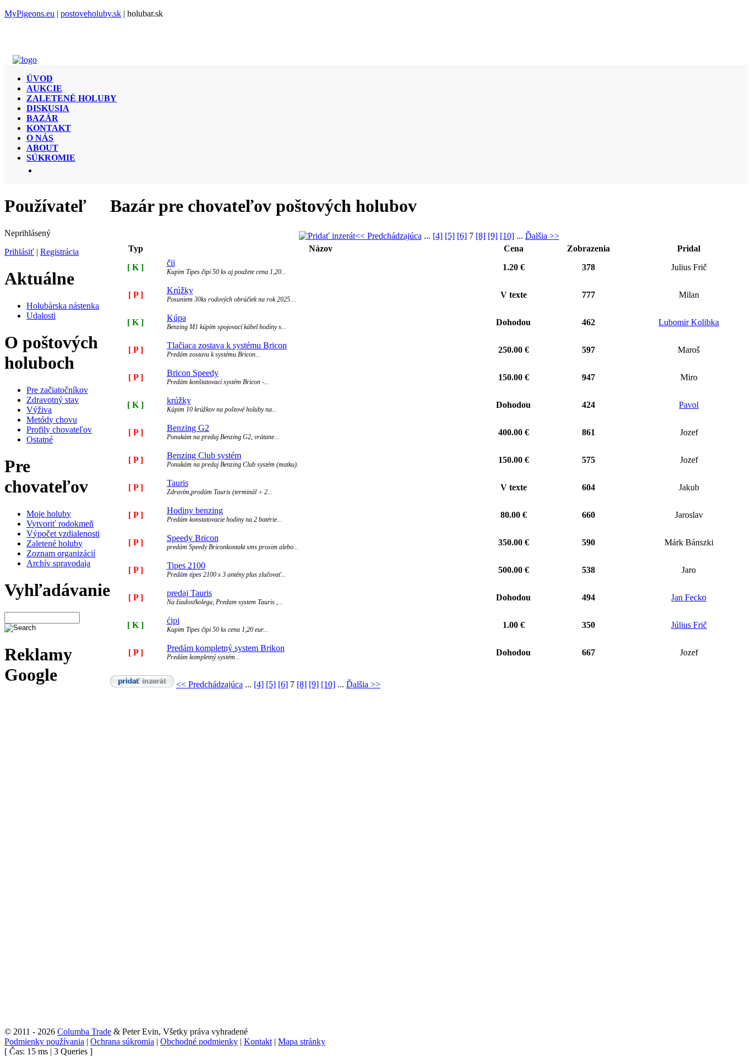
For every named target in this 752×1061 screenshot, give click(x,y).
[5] (450, 235)
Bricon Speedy (193, 373)
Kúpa (176, 317)
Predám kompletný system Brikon (226, 648)
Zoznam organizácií (60, 553)
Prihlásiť (19, 251)
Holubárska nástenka (62, 305)
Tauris (177, 483)
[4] (438, 235)
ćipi (173, 620)
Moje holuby (48, 513)
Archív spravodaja (58, 563)
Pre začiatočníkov (57, 390)
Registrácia (59, 251)
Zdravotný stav (52, 399)
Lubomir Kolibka (688, 322)
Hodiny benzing (195, 510)
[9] (493, 235)
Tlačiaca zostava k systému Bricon (227, 345)
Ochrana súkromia (122, 1041)
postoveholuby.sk (91, 13)
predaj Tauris (189, 593)
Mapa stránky (301, 1041)
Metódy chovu (51, 419)
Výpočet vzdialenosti (63, 533)
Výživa (39, 409)
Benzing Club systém (204, 455)
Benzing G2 (188, 428)
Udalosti (41, 315)
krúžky (179, 400)
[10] (507, 235)
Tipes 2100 (186, 565)
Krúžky (180, 290)
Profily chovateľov (59, 429)
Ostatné (39, 439)
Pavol (689, 404)
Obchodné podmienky (199, 1041)
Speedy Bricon (193, 538)
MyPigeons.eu (29, 13)
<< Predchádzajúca (388, 235)
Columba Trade (84, 1031)
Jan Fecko (688, 597)
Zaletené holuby (54, 543)
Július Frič (689, 625)
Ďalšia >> (542, 235)
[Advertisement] (44, 862)
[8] (481, 235)
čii (171, 262)
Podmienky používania (44, 1041)
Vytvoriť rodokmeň (60, 523)
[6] (462, 235)
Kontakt (258, 1041)
